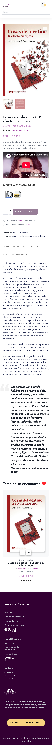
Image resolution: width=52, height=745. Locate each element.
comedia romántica (24, 236)
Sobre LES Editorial (13, 639)
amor (14, 236)
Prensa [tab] (5, 254)
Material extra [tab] (19, 247)
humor (42, 236)
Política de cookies (12, 621)
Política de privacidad (14, 616)
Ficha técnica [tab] (34, 247)
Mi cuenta (8, 672)
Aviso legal (9, 612)
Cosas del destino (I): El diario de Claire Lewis (26, 564)
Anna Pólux (12, 126)
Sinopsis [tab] (6, 247)
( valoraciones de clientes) (20, 130)
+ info (28, 224)
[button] (45, 29)
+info (20, 220)
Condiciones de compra (15, 625)
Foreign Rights (10, 654)
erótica (36, 236)
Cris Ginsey (25, 126)
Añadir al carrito (25, 211)
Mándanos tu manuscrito (10, 677)
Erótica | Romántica (21, 232)
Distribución (9, 643)
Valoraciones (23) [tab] (19, 254)
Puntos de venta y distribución (12, 648)
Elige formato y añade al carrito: (19, 185)
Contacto (8, 667)
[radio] (9, 194)
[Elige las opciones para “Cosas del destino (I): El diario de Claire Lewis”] (28, 552)
